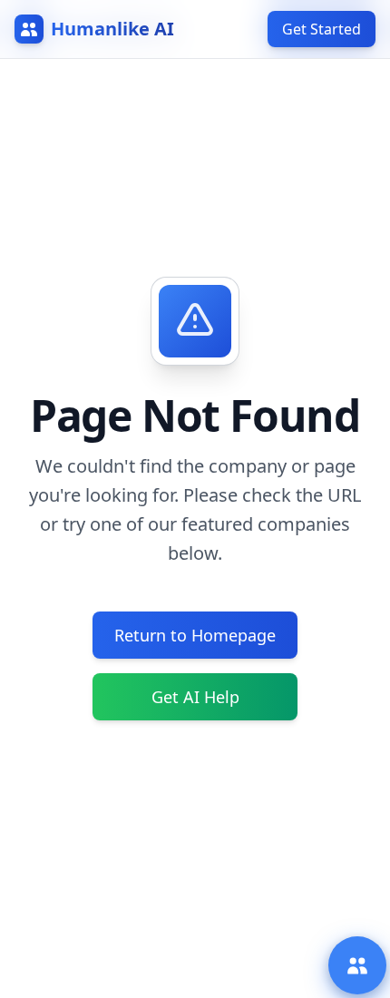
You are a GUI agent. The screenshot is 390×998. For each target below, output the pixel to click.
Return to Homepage (195, 635)
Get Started (321, 29)
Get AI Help (195, 697)
